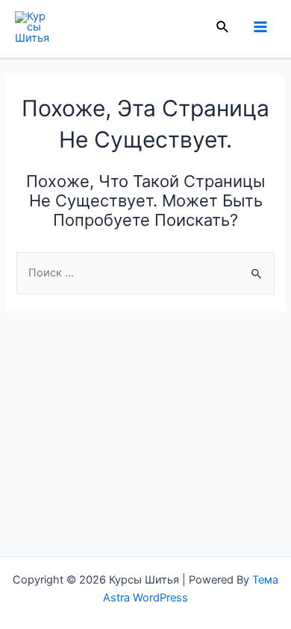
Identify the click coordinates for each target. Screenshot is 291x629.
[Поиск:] (145, 272)
